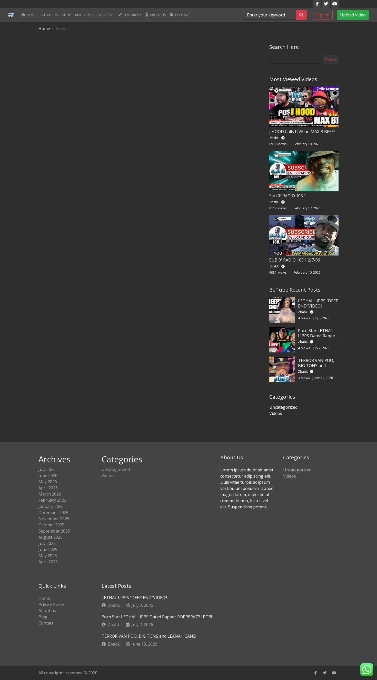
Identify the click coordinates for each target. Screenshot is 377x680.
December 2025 (53, 512)
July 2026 (47, 469)
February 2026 (52, 500)
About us (157, 14)
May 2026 (47, 482)
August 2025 (50, 537)
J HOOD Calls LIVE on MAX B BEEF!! (302, 131)
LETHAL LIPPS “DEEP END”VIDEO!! (318, 303)
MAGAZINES (84, 14)
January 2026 (51, 506)
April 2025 (48, 562)
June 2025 (47, 549)
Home (31, 14)
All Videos (49, 14)
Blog (42, 617)
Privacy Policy (51, 604)
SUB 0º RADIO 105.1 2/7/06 (294, 260)
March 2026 (49, 494)
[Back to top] (15, 649)
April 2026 (48, 488)
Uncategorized (283, 407)
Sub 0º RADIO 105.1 (287, 196)
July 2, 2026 (142, 624)
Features (131, 14)
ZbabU (274, 137)
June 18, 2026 (144, 644)
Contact (182, 14)
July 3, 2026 (142, 605)
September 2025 (54, 531)
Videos (275, 413)
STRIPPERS (106, 14)
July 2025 (47, 543)
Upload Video (353, 15)
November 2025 (53, 518)
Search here (284, 46)
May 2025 (47, 555)
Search (330, 59)
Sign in (322, 15)
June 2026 (47, 475)
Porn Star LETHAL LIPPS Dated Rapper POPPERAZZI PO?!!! (317, 335)
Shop (66, 14)
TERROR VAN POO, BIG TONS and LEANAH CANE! (316, 365)
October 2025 (51, 525)
